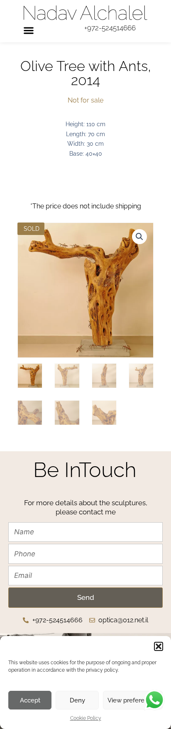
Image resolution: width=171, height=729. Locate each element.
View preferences (132, 700)
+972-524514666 (110, 28)
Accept (30, 700)
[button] (158, 646)
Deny (77, 700)
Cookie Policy (85, 718)
